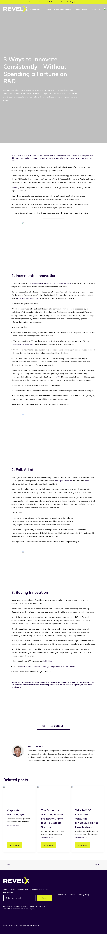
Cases (48, 9)
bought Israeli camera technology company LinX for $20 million (47, 666)
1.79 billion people (35, 283)
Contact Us (95, 9)
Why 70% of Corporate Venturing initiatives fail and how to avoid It (87, 819)
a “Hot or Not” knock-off (27, 298)
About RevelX (81, 9)
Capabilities (35, 9)
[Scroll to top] (103, 929)
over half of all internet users (58, 283)
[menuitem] (36, 9)
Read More (14, 845)
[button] (19, 795)
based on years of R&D (23, 344)
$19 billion (47, 661)
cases (87, 480)
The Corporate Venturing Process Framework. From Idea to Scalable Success (52, 819)
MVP (58, 377)
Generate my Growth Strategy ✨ (63, 2)
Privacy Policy (83, 895)
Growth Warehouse (62, 9)
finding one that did (63, 480)
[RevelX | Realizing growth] (15, 9)
